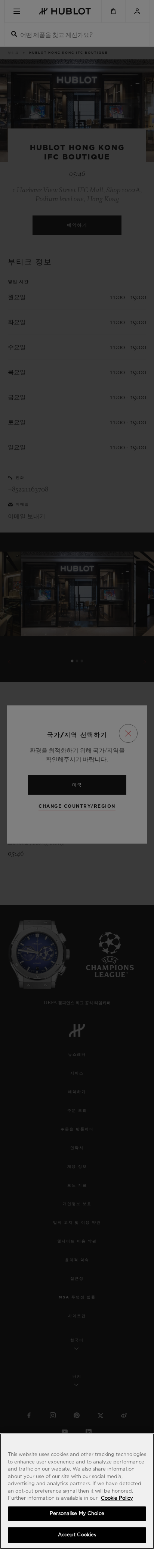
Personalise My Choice (77, 1513)
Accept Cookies (77, 1535)
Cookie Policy (117, 1498)
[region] (77, 1491)
